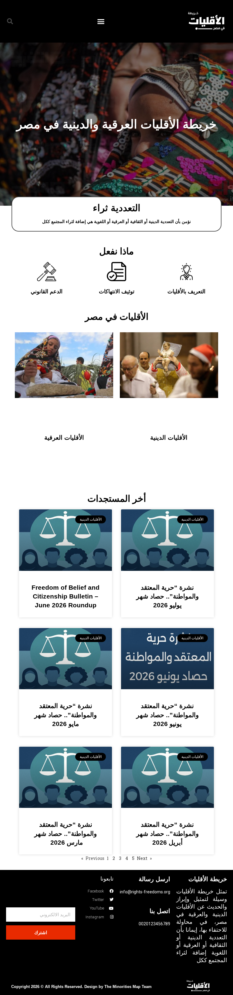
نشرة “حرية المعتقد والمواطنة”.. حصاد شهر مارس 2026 (65, 833)
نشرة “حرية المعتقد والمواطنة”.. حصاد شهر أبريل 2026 (167, 833)
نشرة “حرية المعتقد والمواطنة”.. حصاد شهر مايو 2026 (65, 714)
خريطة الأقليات (207, 879)
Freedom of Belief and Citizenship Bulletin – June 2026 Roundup (66, 596)
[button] (101, 21)
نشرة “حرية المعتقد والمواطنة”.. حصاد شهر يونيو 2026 (167, 714)
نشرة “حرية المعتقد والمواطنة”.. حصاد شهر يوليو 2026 (167, 596)
